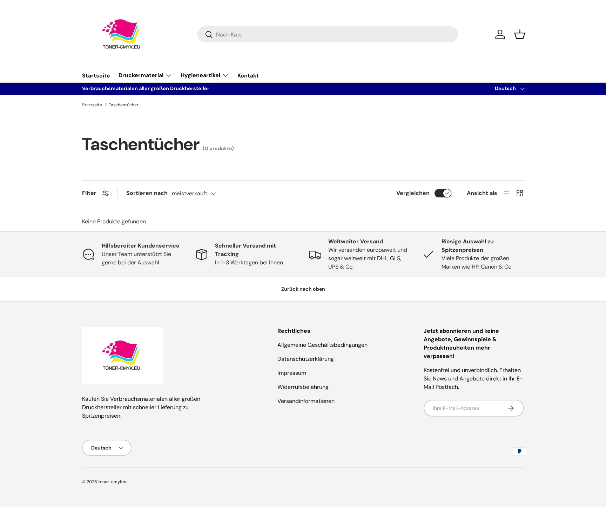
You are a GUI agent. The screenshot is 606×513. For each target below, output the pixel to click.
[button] (519, 34)
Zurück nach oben (303, 289)
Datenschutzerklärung (305, 359)
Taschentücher (124, 105)
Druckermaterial (141, 75)
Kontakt (248, 75)
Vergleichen (413, 193)
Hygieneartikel (200, 75)
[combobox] (327, 34)
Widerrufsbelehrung (303, 387)
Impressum (291, 373)
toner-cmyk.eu (113, 482)
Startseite (96, 75)
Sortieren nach (147, 193)
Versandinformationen (306, 401)
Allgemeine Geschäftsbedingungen (322, 345)
